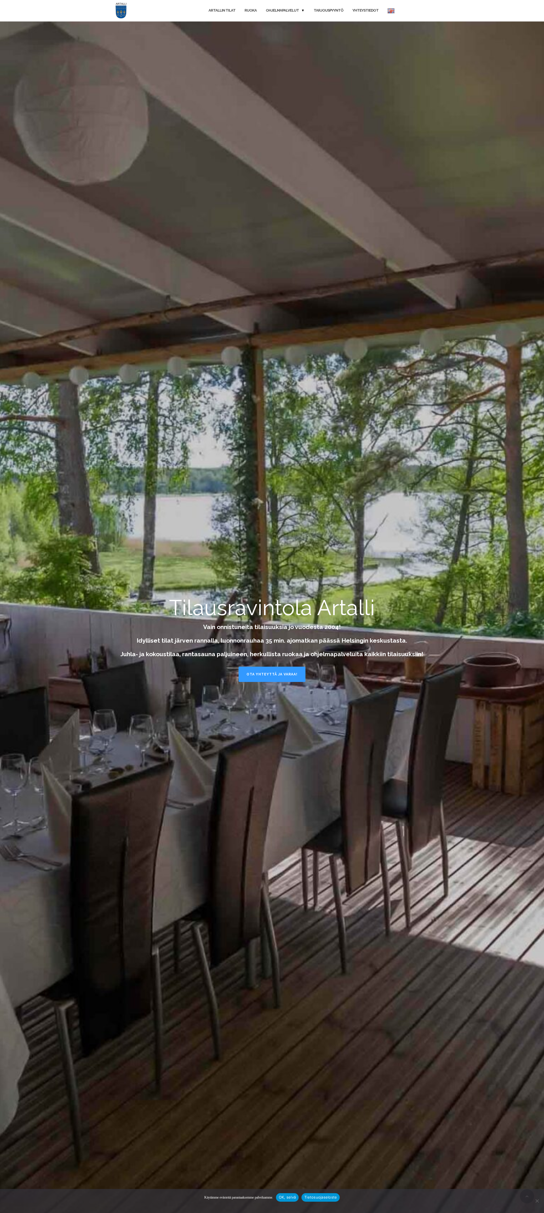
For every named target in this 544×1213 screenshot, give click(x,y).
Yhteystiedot (365, 10)
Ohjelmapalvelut (282, 10)
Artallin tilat (222, 10)
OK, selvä (287, 1197)
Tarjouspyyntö (328, 10)
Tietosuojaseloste (320, 1197)
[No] (537, 1201)
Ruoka (251, 10)
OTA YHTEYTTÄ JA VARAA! (272, 674)
